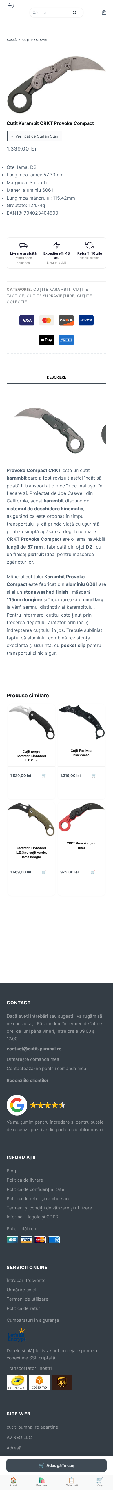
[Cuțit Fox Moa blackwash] (81, 722)
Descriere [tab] (56, 377)
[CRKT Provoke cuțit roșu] (81, 817)
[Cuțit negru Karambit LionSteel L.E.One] (31, 722)
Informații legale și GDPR (33, 1217)
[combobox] (50, 12)
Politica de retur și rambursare (38, 1198)
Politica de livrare (25, 1180)
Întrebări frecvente (26, 1280)
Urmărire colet (22, 1289)
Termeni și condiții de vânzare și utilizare (49, 1208)
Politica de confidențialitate (35, 1189)
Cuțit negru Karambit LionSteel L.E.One (31, 756)
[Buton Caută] (75, 12)
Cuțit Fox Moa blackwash (81, 753)
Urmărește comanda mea (33, 1059)
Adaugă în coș (60, 1465)
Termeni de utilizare (27, 1299)
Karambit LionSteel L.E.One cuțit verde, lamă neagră (31, 852)
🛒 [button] (44, 775)
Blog (11, 1170)
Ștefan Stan (47, 136)
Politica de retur (23, 1308)
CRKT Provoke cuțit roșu (81, 845)
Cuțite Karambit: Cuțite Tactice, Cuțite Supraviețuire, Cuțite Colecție (49, 295)
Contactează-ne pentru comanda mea (46, 1068)
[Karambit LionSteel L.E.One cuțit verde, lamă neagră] (31, 819)
